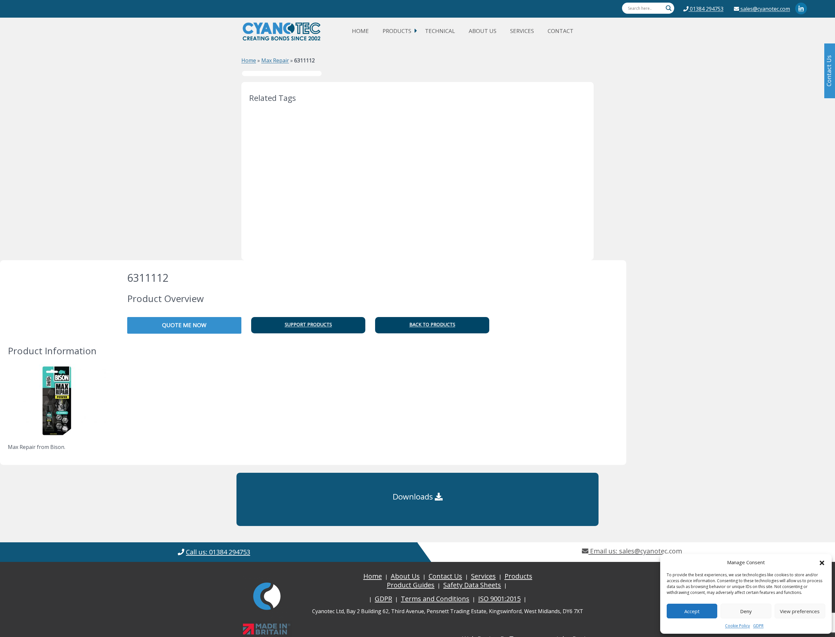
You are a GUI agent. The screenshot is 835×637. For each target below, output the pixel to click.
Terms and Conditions (435, 598)
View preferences (800, 611)
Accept (692, 611)
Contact (560, 31)
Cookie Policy (737, 626)
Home (360, 31)
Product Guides (410, 585)
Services (522, 31)
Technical (440, 31)
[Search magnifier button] (668, 8)
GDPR (758, 626)
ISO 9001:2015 (499, 598)
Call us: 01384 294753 (218, 552)
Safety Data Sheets (472, 585)
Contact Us (445, 576)
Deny (746, 611)
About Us (482, 31)
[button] (822, 562)
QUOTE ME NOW (184, 325)
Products (397, 31)
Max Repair (275, 60)
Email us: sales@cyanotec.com (635, 551)
